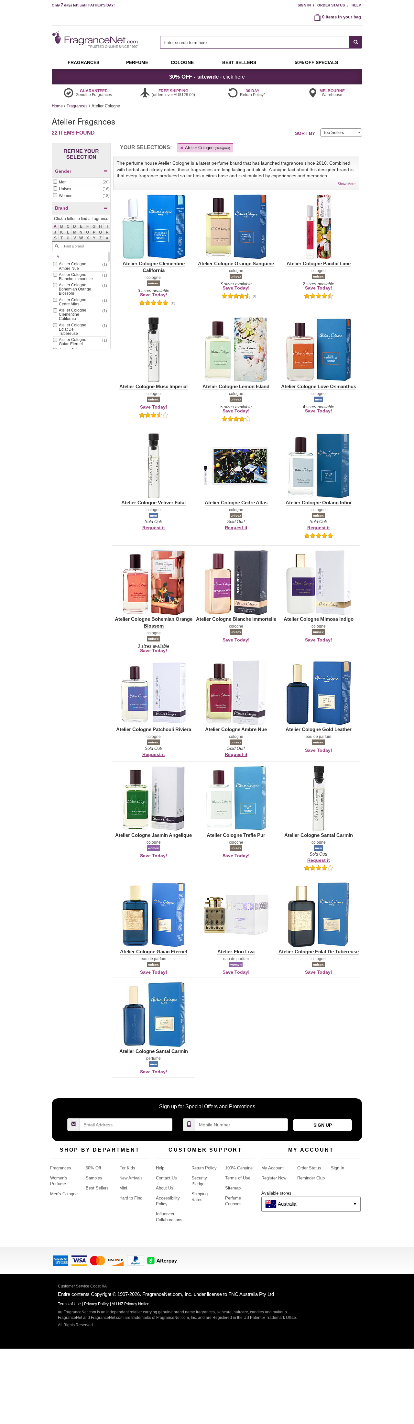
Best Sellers (97, 1188)
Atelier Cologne (207, 147)
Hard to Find (130, 1198)
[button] (55, 226)
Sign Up (322, 1125)
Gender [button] (63, 171)
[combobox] (261, 42)
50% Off (93, 1168)
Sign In (304, 5)
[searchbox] (254, 42)
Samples (94, 1178)
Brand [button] (61, 208)
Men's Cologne (64, 1193)
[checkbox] (81, 182)
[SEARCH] (355, 42)
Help (356, 5)
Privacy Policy (96, 1304)
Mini (123, 1188)
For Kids (127, 1168)
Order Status (331, 5)
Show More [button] (346, 184)
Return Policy (204, 1168)
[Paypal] (135, 1260)
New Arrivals (131, 1178)
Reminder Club (311, 1178)
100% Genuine (239, 1168)
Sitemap (233, 1188)
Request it (153, 527)
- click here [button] (207, 76)
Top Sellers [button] (333, 132)
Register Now (273, 1178)
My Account (272, 1168)
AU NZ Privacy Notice (130, 1304)
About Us (164, 1188)
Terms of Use (237, 1178)
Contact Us (166, 1178)
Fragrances (78, 106)
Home (57, 106)
